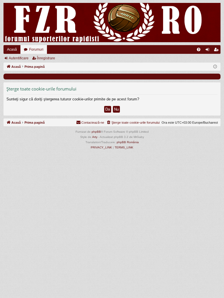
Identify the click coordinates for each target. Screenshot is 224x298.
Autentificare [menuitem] (208, 50)
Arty (94, 137)
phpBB (96, 131)
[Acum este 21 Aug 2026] (215, 66)
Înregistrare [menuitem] (217, 50)
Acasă (12, 49)
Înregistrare (46, 58)
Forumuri (36, 49)
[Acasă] (112, 22)
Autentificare (19, 58)
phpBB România (128, 142)
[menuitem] (198, 49)
